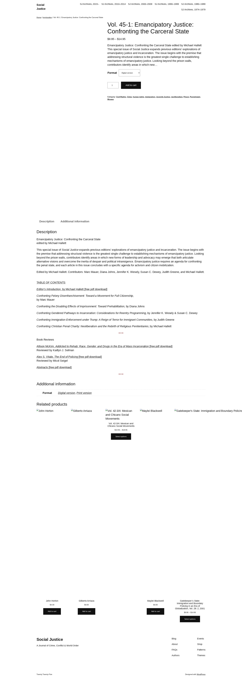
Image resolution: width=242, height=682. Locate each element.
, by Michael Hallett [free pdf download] (72, 289)
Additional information (74, 221)
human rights (138, 97)
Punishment (195, 97)
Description (46, 221)
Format (112, 72)
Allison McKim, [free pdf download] (104, 346)
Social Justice (50, 639)
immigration (47, 17)
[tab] (47, 221)
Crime (129, 97)
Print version (84, 393)
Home (39, 17)
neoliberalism (177, 97)
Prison (186, 97)
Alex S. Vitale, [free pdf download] (69, 356)
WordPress (201, 674)
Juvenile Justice (163, 97)
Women (110, 99)
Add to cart (131, 85)
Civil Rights (121, 97)
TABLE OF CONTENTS (51, 282)
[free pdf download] (54, 367)
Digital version (66, 393)
